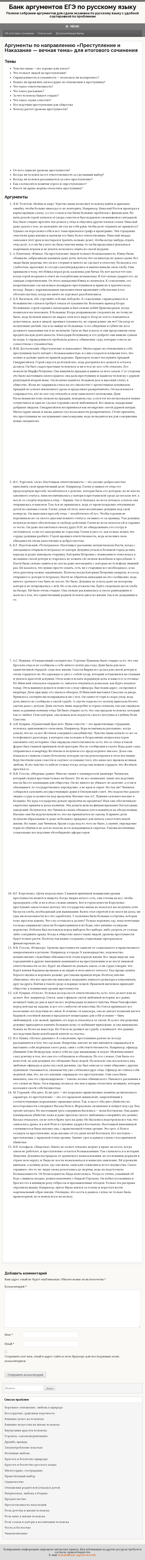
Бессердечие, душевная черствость (30, 1413)
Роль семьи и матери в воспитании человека (37, 1522)
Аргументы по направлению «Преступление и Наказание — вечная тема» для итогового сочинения (71, 47)
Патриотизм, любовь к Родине (26, 1493)
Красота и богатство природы (26, 1459)
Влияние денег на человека (24, 1419)
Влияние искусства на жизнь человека (32, 1424)
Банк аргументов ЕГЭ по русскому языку (72, 7)
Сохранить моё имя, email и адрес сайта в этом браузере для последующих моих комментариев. (62, 1359)
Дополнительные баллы (70, 33)
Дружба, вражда (16, 1442)
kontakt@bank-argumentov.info (77, 1555)
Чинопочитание (16, 1533)
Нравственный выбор (20, 1476)
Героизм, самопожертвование (26, 1436)
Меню (74, 26)
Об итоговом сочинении (19, 33)
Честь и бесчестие (18, 1527)
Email (9, 1343)
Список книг (44, 33)
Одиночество (14, 1481)
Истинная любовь (17, 1453)
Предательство (15, 1499)
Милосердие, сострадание (24, 1470)
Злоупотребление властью (23, 1447)
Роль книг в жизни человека (25, 1516)
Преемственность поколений (26, 1504)
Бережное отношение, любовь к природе (34, 1407)
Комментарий (16, 1286)
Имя (9, 1334)
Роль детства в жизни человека (27, 1510)
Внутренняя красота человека (26, 1430)
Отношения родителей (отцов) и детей (32, 1487)
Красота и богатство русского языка (30, 1464)
